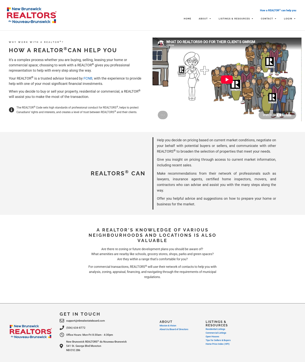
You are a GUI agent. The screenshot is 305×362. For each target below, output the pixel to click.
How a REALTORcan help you (278, 10)
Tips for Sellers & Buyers (218, 340)
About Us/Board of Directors (174, 329)
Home (187, 18)
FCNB (87, 78)
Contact (267, 18)
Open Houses (212, 336)
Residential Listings (215, 329)
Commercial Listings (216, 333)
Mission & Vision (168, 325)
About (203, 18)
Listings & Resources (234, 18)
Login (288, 18)
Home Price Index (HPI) (218, 344)
